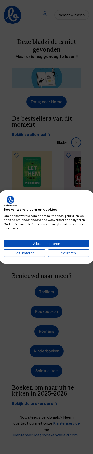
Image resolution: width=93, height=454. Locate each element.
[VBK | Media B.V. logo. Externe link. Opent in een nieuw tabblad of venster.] (10, 201)
